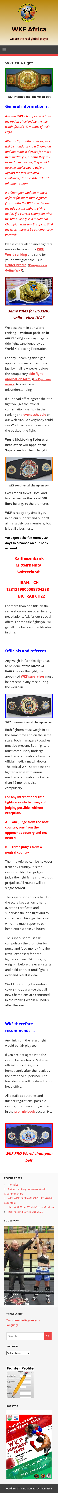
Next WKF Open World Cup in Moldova (31, 1207)
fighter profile (15, 265)
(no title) (13, 1184)
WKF (18, 270)
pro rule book (24, 1111)
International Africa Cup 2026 (25, 1212)
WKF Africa (29, 29)
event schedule (34, 415)
